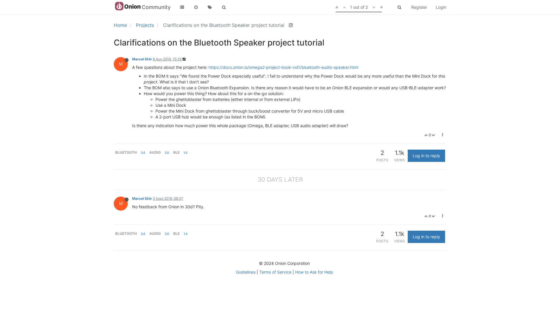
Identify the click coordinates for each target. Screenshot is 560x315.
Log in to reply (426, 155)
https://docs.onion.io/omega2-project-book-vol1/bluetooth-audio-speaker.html (283, 67)
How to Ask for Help (314, 272)
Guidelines (246, 272)
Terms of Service (275, 272)
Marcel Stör (142, 59)
